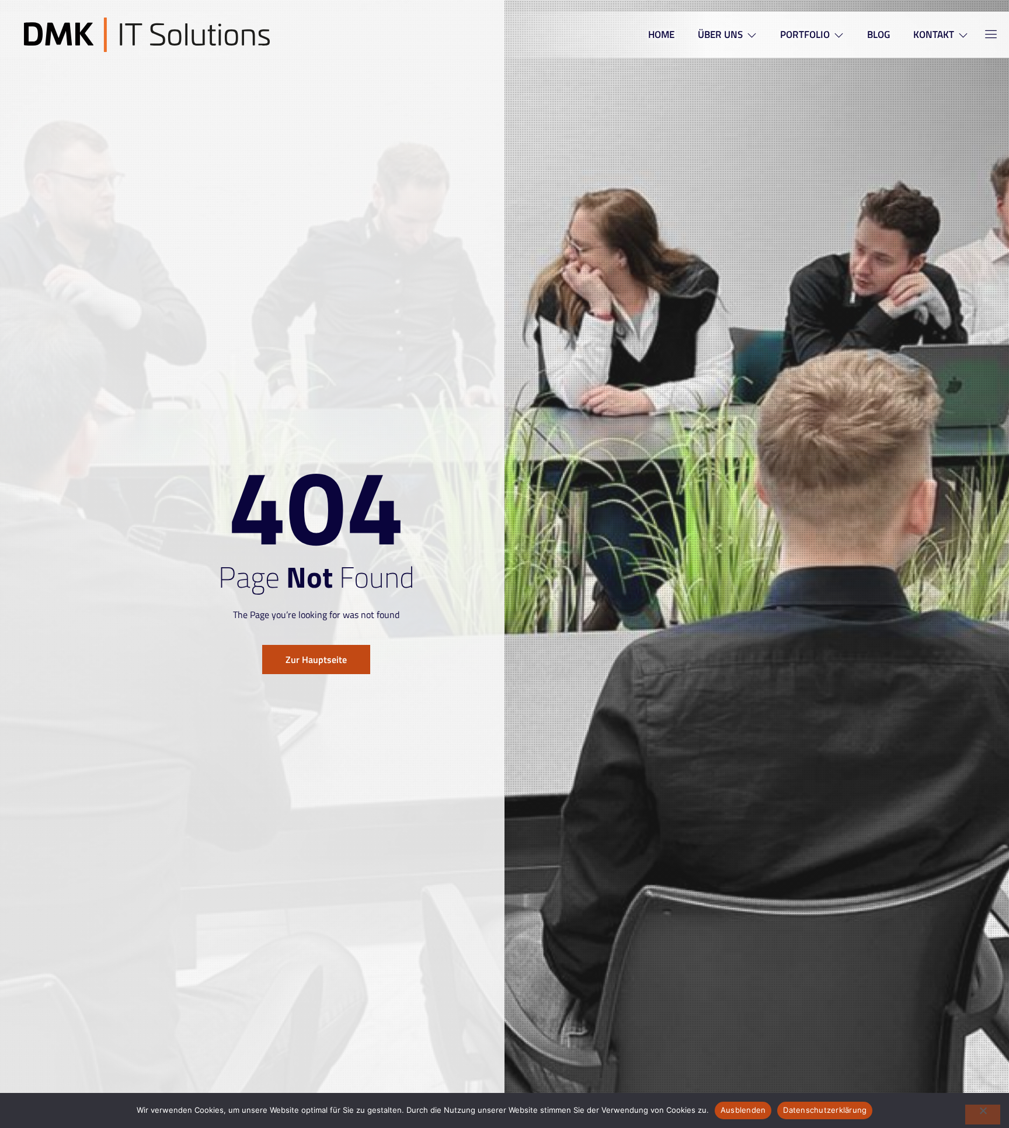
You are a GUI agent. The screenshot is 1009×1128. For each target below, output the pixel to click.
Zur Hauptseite (316, 659)
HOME (661, 34)
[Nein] (982, 1114)
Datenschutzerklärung (825, 1110)
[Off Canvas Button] (983, 34)
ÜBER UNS (720, 34)
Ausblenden (743, 1110)
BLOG (878, 34)
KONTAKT (933, 34)
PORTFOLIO (805, 34)
